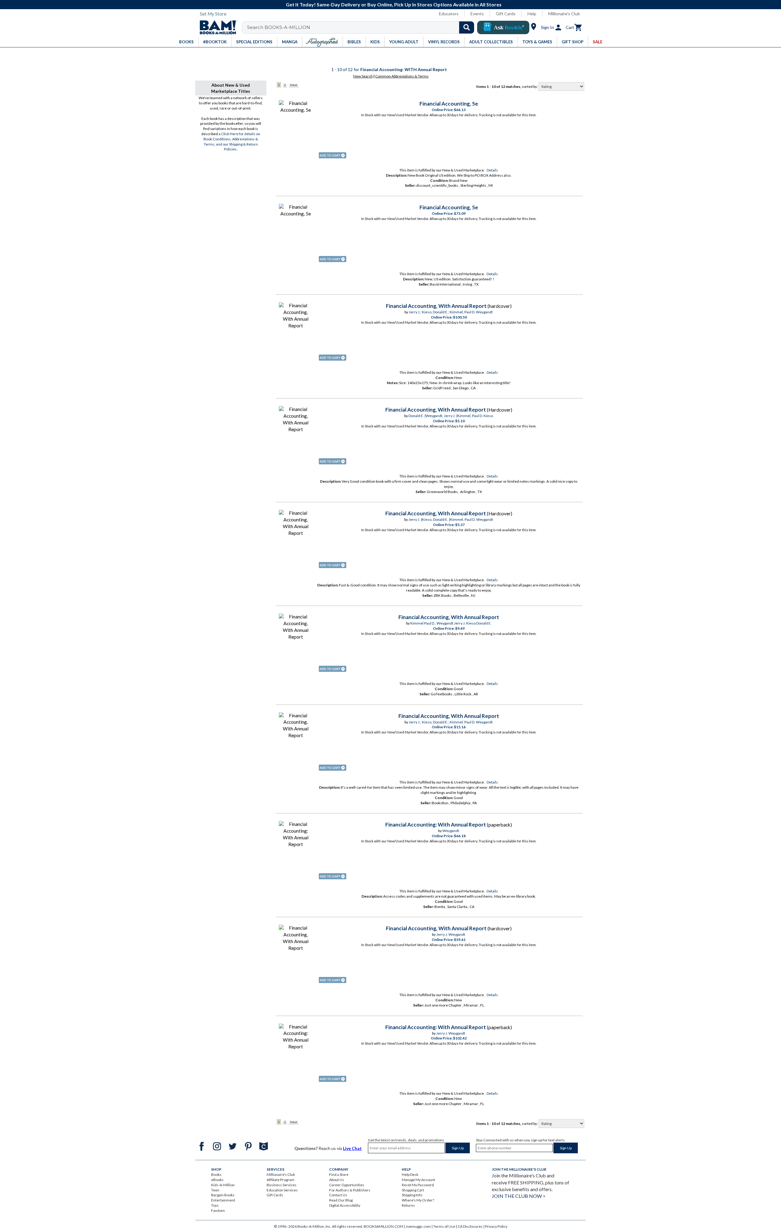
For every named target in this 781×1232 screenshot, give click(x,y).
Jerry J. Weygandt (450, 934)
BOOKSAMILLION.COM (383, 1226)
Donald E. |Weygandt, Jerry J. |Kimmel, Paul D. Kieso (450, 415)
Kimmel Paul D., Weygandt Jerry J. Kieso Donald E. (450, 623)
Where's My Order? (418, 1200)
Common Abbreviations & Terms (402, 76)
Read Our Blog (341, 1200)
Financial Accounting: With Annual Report (435, 824)
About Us (336, 1179)
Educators (449, 13)
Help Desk (410, 1174)
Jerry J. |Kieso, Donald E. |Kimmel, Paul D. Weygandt (450, 519)
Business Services (282, 1185)
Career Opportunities (346, 1185)
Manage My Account (418, 1179)
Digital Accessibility (344, 1205)
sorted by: (530, 86)
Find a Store (338, 1174)
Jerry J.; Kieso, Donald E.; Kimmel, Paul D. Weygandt (451, 312)
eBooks (217, 1179)
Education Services (282, 1190)
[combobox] (362, 27)
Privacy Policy (496, 1226)
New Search (363, 76)
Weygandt (450, 830)
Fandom (218, 1210)
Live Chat (352, 1148)
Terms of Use (444, 1226)
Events (477, 13)
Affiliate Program (280, 1179)
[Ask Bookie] (503, 27)
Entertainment (223, 1200)
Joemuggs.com (418, 1226)
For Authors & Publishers (349, 1190)
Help (531, 13)
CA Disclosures (470, 1226)
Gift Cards (506, 13)
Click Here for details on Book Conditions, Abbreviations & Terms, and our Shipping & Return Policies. (231, 141)
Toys (215, 1205)
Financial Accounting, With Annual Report (436, 306)
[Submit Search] (466, 27)
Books (216, 1174)
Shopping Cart (413, 1190)
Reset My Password (418, 1185)
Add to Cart (333, 155)
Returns (408, 1205)
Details (492, 170)
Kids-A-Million (223, 1185)
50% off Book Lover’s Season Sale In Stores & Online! (394, 4)
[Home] (216, 27)
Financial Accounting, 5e (448, 103)
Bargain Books (223, 1195)
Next (293, 85)
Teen (215, 1190)
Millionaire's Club (564, 13)
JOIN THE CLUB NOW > (518, 1196)
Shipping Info (412, 1195)
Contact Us (338, 1195)
